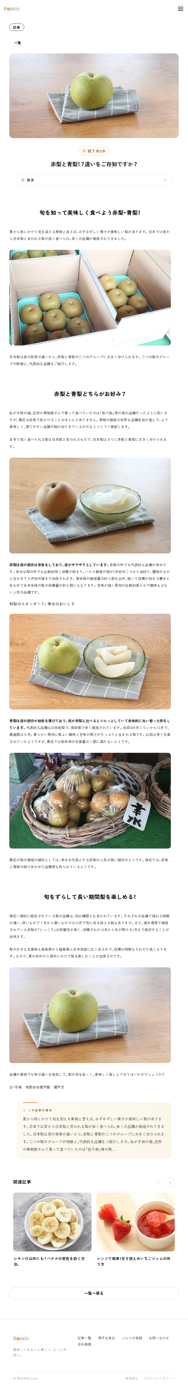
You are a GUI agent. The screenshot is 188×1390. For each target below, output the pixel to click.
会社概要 (84, 1344)
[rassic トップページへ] (12, 8)
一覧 (17, 42)
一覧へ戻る (94, 1293)
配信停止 (132, 1378)
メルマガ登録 (132, 1338)
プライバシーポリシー (159, 1378)
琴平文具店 (106, 1338)
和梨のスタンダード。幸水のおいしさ (42, 604)
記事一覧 (84, 1338)
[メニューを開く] (178, 9)
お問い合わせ (159, 1338)
